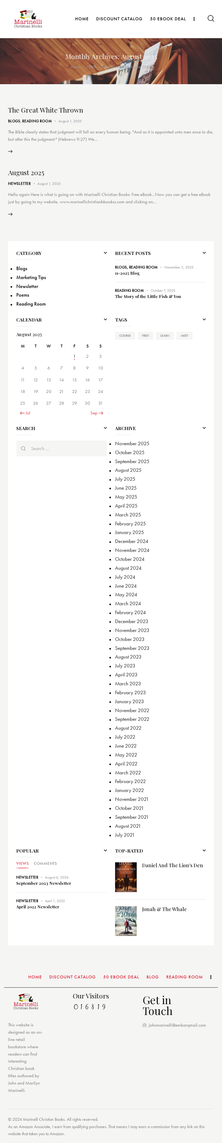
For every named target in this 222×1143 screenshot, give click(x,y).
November (132, 443)
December (131, 541)
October (130, 452)
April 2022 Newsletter (37, 906)
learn (164, 335)
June (126, 487)
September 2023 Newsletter (43, 883)
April (126, 505)
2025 (91, 67)
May (126, 496)
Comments (45, 863)
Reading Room (37, 121)
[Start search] (210, 18)
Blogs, (122, 267)
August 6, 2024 (56, 877)
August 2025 (26, 172)
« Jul (26, 413)
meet (184, 335)
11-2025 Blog (127, 273)
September (132, 461)
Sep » (95, 413)
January (129, 532)
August (128, 470)
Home (75, 67)
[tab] (22, 863)
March (128, 514)
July (125, 479)
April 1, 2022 (55, 900)
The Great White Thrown (45, 109)
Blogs (14, 121)
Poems (22, 295)
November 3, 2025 (179, 267)
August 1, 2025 (70, 121)
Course (125, 335)
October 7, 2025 (163, 290)
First (145, 335)
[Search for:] (61, 448)
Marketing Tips (31, 277)
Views (22, 863)
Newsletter (19, 183)
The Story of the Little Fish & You (148, 296)
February (130, 523)
